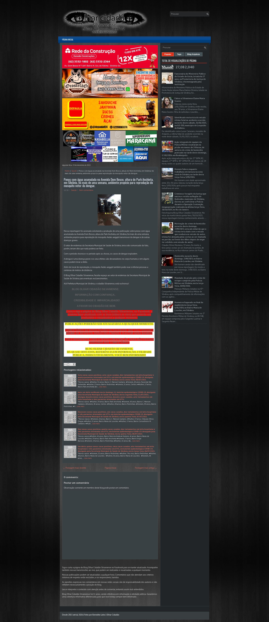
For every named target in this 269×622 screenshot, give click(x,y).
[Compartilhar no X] (71, 364)
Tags (179, 54)
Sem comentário (86, 190)
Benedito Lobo (98, 614)
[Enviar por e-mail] (65, 364)
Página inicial (67, 39)
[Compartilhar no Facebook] (74, 364)
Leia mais (102, 386)
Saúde (74, 171)
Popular (167, 54)
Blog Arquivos (193, 54)
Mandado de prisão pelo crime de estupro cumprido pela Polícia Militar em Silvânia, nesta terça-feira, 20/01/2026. (190, 282)
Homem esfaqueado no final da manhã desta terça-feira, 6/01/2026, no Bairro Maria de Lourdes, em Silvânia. (189, 306)
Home (67, 171)
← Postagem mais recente (74, 468)
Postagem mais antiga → (146, 468)
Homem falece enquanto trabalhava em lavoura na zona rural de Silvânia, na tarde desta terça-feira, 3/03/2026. (189, 173)
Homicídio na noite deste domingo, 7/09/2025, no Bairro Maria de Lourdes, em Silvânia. (189, 259)
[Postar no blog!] (68, 364)
